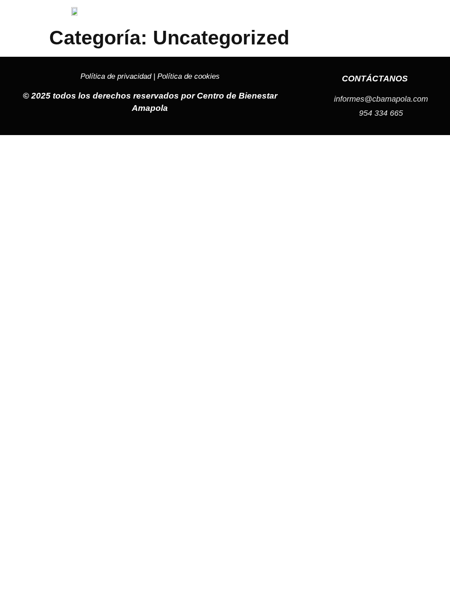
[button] (384, 12)
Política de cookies (188, 76)
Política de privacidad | (118, 76)
